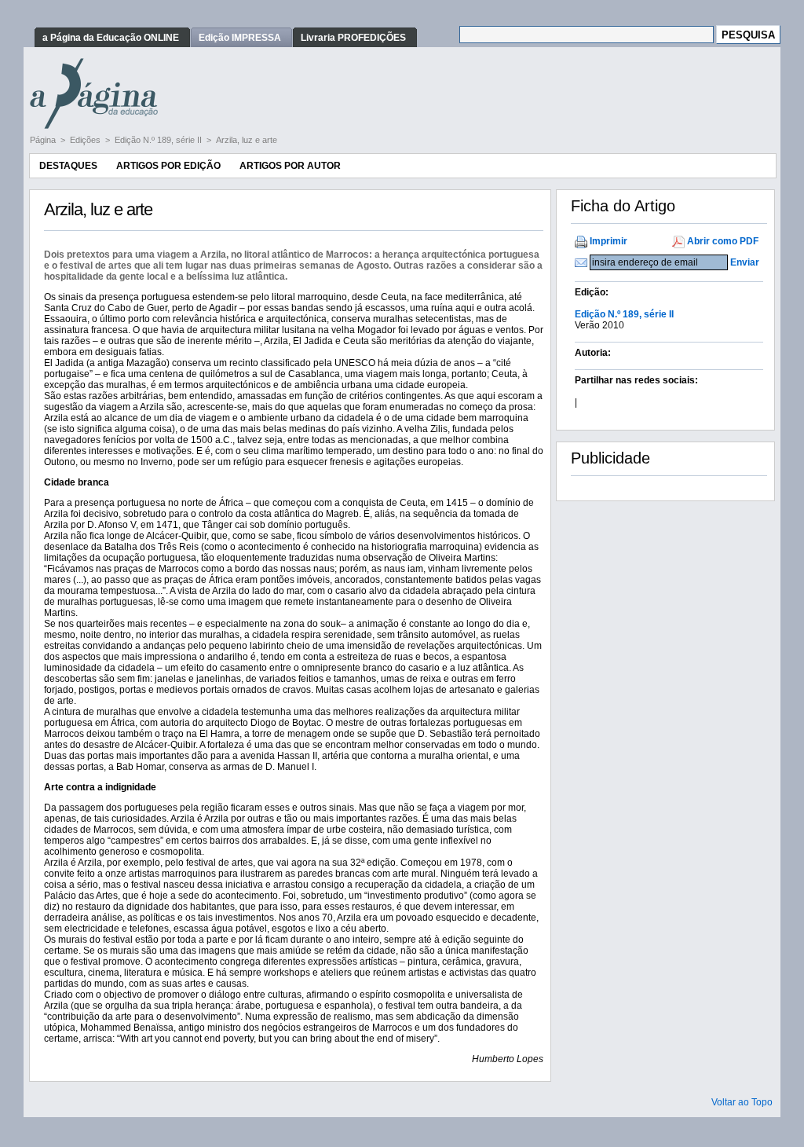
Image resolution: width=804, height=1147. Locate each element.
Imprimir (608, 241)
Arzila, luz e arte (246, 140)
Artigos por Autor (290, 165)
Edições (86, 140)
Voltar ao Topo (742, 1102)
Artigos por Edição (168, 165)
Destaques (68, 165)
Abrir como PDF (722, 241)
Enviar (744, 262)
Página (44, 140)
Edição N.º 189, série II (159, 140)
